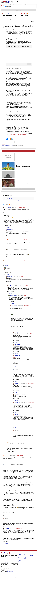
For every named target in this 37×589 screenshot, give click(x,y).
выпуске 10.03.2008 (13, 146)
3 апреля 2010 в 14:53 (17, 276)
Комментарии (22, 4)
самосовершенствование (13, 134)
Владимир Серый (10, 229)
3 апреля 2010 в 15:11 (16, 333)
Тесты (18, 4)
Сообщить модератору (21, 207)
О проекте (25, 552)
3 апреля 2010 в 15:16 (16, 346)
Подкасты (27, 4)
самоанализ (20, 134)
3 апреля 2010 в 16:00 (24, 383)
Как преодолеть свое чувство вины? (23, 174)
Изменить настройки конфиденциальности (7, 585)
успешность (8, 135)
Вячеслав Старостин (7, 207)
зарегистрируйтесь (17, 200)
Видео (31, 4)
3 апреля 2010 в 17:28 (24, 402)
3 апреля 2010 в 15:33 (15, 207)
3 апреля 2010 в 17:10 (17, 239)
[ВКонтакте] (26, 13)
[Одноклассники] (27, 13)
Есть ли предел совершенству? (22, 183)
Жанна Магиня (17, 394)
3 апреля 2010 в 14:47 (15, 260)
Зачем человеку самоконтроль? (22, 156)
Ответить (6, 212)
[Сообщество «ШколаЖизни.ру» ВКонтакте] (8, 7)
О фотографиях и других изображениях (7, 575)
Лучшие (12, 198)
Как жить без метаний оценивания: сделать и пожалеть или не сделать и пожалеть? (25, 166)
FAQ (24, 554)
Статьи (14, 4)
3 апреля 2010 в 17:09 (23, 394)
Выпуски (6, 4)
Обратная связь (32, 555)
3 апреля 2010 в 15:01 (21, 305)
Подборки (10, 4)
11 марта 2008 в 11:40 (13, 455)
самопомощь (13, 135)
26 (19, 13)
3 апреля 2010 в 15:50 (17, 249)
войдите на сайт (25, 200)
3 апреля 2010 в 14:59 (20, 295)
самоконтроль (19, 135)
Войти (26, 1)
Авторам (25, 555)
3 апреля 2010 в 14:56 (10, 443)
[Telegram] (29, 13)
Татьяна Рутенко (7, 455)
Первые (9, 198)
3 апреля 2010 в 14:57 (18, 285)
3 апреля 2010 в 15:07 (23, 314)
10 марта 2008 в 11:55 (13, 528)
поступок (25, 134)
